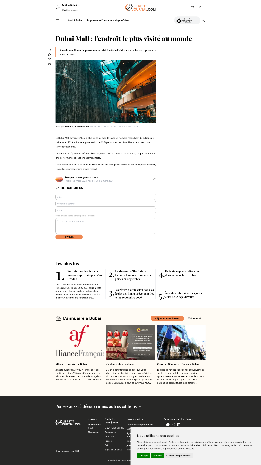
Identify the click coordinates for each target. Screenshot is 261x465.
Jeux (129, 445)
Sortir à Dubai (75, 20)
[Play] (196, 20)
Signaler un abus (113, 449)
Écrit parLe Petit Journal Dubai (72, 126)
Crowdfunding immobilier (140, 424)
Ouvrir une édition (114, 427)
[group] (196, 19)
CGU (107, 445)
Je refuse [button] (157, 455)
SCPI (129, 428)
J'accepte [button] (143, 455)
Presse (108, 440)
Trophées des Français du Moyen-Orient (108, 20)
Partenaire (110, 432)
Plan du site (114, 460)
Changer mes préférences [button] (178, 455)
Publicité (109, 436)
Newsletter (93, 432)
